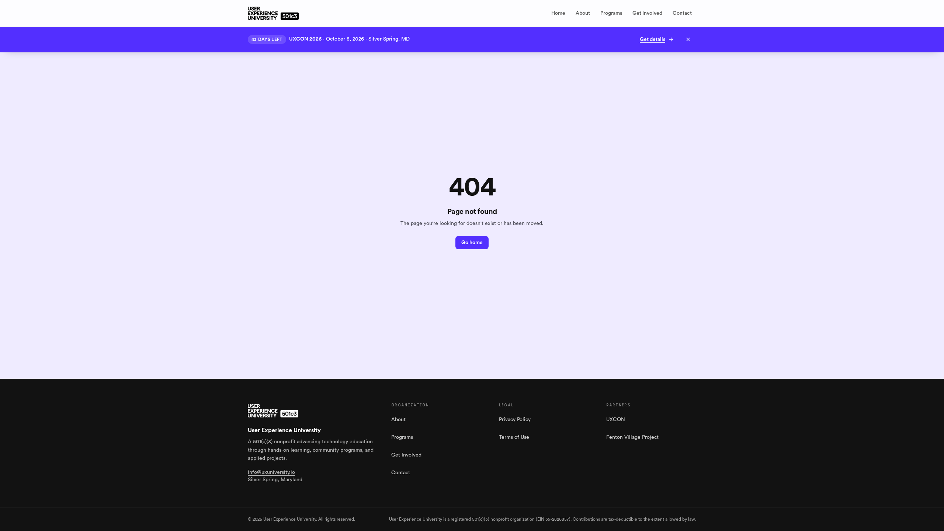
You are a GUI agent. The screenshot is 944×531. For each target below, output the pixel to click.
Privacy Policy (515, 419)
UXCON (615, 419)
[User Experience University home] (273, 411)
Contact (682, 13)
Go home (472, 242)
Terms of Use (514, 437)
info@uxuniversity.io (271, 472)
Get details (652, 39)
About (583, 13)
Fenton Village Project (632, 437)
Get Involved (647, 13)
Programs (611, 13)
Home (558, 13)
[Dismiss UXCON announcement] (688, 39)
